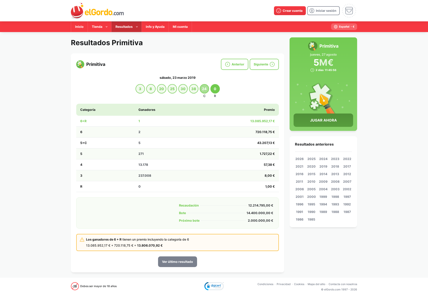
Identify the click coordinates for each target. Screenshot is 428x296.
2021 (299, 166)
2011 (299, 181)
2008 (335, 181)
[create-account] (290, 10)
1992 (347, 204)
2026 (299, 159)
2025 (311, 159)
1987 (347, 212)
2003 (335, 189)
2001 (300, 197)
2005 (311, 189)
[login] (323, 10)
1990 (311, 212)
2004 (323, 189)
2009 (323, 181)
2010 (311, 181)
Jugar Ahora (323, 120)
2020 (311, 166)
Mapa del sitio (316, 284)
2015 (311, 174)
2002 (347, 189)
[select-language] (344, 26)
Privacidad (284, 284)
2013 (335, 174)
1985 (311, 219)
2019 (323, 166)
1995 (311, 204)
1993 (335, 204)
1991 (299, 212)
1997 (347, 197)
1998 (335, 197)
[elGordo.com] (97, 10)
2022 (347, 159)
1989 (323, 212)
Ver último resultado (177, 262)
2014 (323, 174)
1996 (299, 204)
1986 (299, 219)
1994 (323, 204)
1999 (323, 197)
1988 (335, 212)
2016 (299, 174)
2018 (335, 166)
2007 (347, 181)
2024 (323, 159)
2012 (347, 174)
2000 (311, 197)
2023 (335, 159)
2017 (347, 166)
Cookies (299, 284)
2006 (299, 189)
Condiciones (265, 284)
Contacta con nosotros (343, 284)
